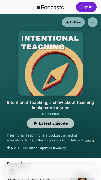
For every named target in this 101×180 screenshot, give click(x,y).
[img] (50, 7)
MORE (89, 140)
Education (30, 148)
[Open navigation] (10, 7)
